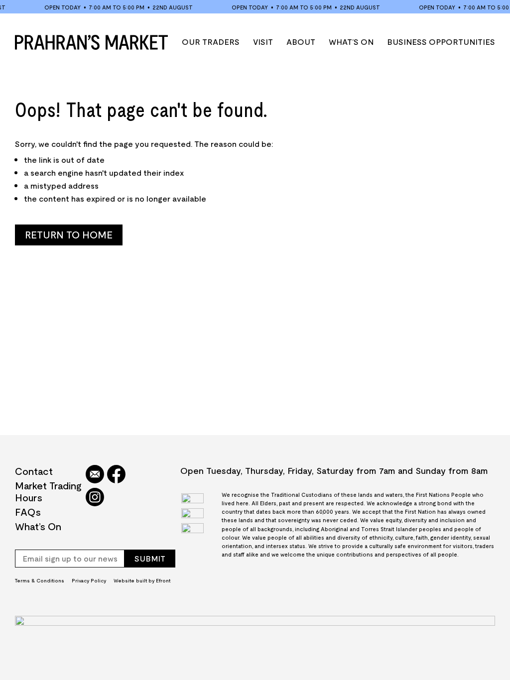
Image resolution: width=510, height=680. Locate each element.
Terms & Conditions (39, 580)
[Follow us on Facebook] (116, 475)
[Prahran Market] (91, 42)
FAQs (28, 512)
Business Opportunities (441, 41)
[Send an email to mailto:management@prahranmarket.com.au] (95, 475)
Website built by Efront (142, 580)
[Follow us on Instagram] (95, 498)
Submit (149, 558)
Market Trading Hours (48, 491)
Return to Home (69, 234)
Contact (34, 471)
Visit (263, 41)
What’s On (351, 41)
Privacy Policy (89, 580)
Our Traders (211, 41)
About (300, 41)
